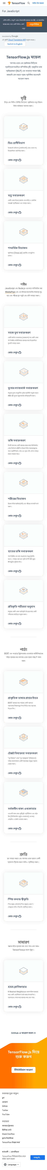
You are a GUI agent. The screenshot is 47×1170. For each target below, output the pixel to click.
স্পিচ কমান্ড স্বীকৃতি (18, 899)
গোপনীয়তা (15, 1152)
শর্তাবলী (5, 1152)
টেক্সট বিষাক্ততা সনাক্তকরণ (22, 753)
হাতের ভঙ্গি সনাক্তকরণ (20, 551)
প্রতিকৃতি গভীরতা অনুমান (21, 606)
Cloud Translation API (17, 40)
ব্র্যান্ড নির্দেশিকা (7, 1138)
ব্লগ (3, 1098)
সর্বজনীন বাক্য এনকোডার (22, 808)
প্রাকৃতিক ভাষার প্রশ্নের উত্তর (23, 698)
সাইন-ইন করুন (38, 3)
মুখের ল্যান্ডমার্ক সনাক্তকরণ (23, 388)
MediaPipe (10, 292)
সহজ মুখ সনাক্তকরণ (19, 332)
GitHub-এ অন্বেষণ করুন (22, 1033)
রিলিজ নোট (6, 1130)
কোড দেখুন (13, 160)
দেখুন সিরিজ (34, 24)
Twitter (5, 1110)
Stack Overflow (8, 1134)
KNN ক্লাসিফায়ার (17, 987)
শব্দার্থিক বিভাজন (17, 248)
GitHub (5, 1106)
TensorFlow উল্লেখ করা (11, 1142)
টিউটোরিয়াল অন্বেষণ (23, 1070)
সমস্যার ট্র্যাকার (8, 1126)
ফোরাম (5, 1102)
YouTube (6, 1114)
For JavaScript (10, 11)
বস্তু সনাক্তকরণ (16, 195)
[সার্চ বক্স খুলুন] (28, 3)
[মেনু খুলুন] (4, 3)
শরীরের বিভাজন (17, 498)
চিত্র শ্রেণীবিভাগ (16, 143)
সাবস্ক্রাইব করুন (39, 1157)
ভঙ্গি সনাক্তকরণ (16, 440)
